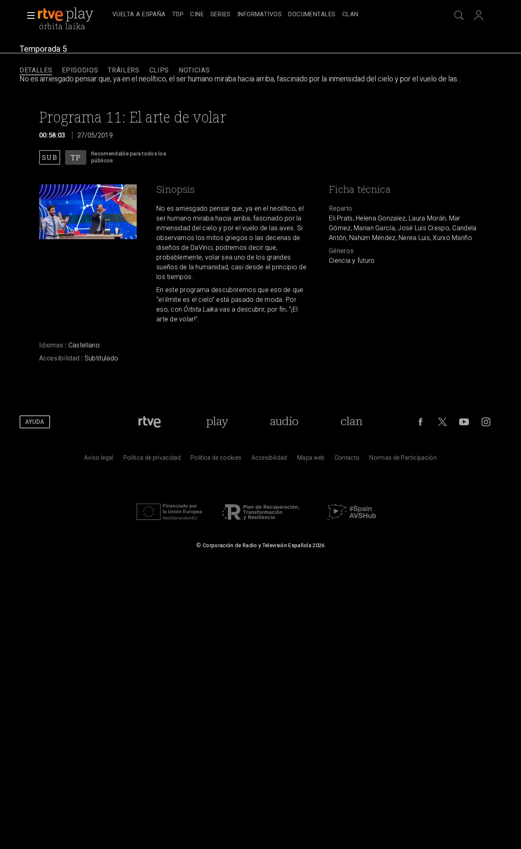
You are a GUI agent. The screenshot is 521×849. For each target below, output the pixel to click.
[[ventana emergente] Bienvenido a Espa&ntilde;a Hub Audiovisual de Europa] (351, 522)
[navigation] (269, 15)
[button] (28, 15)
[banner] (73, 15)
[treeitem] (139, 15)
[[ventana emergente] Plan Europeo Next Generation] (169, 522)
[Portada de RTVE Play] (66, 15)
